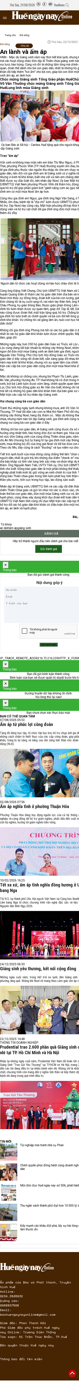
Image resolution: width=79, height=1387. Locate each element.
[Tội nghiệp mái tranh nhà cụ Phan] (8, 1152)
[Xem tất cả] (6, 17)
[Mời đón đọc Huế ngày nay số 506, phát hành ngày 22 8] (8, 1192)
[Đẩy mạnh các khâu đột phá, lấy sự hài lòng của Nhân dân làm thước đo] (8, 1232)
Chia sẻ (25, 45)
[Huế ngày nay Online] (44, 17)
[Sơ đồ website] (38, 5)
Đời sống (24, 35)
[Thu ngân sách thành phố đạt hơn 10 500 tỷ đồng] (8, 1212)
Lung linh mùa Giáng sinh (28, 88)
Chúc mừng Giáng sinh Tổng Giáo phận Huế (36, 79)
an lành (4, 528)
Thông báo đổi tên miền (21, 1359)
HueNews (59, 5)
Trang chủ (10, 35)
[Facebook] (44, 5)
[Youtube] (50, 5)
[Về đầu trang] (72, 1373)
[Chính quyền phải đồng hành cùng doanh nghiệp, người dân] (8, 1172)
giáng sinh (24, 528)
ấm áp (13, 528)
